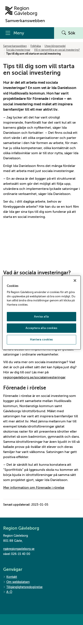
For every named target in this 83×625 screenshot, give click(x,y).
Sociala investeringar (18, 49)
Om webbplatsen (18, 582)
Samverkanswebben (15, 46)
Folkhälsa (35, 46)
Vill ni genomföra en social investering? (57, 49)
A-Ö (9, 592)
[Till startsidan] (25, 11)
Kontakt (11, 576)
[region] (41, 312)
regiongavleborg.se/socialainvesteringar (34, 377)
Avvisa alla (41, 316)
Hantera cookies (41, 339)
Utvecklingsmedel (55, 46)
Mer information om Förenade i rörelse (33, 488)
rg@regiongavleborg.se (18, 548)
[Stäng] (75, 280)
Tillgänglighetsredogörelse (24, 587)
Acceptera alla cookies (41, 328)
